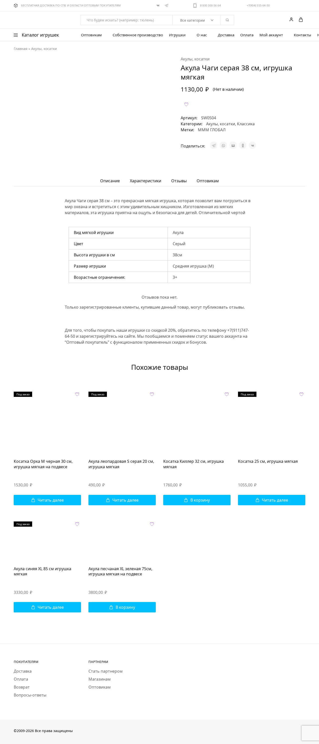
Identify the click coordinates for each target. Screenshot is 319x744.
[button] (197, 500)
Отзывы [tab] (179, 181)
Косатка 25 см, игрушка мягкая (268, 461)
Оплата (246, 35)
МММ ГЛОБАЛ (212, 130)
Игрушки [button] (177, 35)
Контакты (302, 35)
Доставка (226, 35)
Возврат (22, 687)
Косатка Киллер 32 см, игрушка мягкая (193, 464)
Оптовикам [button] (91, 35)
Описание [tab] (110, 181)
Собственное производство (138, 35)
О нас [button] (202, 35)
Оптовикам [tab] (208, 181)
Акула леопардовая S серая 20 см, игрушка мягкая (121, 464)
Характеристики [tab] (145, 181)
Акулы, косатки (44, 48)
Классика (246, 124)
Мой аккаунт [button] (271, 35)
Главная (20, 48)
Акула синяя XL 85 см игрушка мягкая (42, 571)
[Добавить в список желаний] (186, 104)
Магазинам (99, 679)
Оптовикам (99, 687)
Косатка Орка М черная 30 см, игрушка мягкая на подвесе (43, 464)
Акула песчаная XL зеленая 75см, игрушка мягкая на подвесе (120, 571)
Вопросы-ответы (30, 695)
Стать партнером (105, 671)
